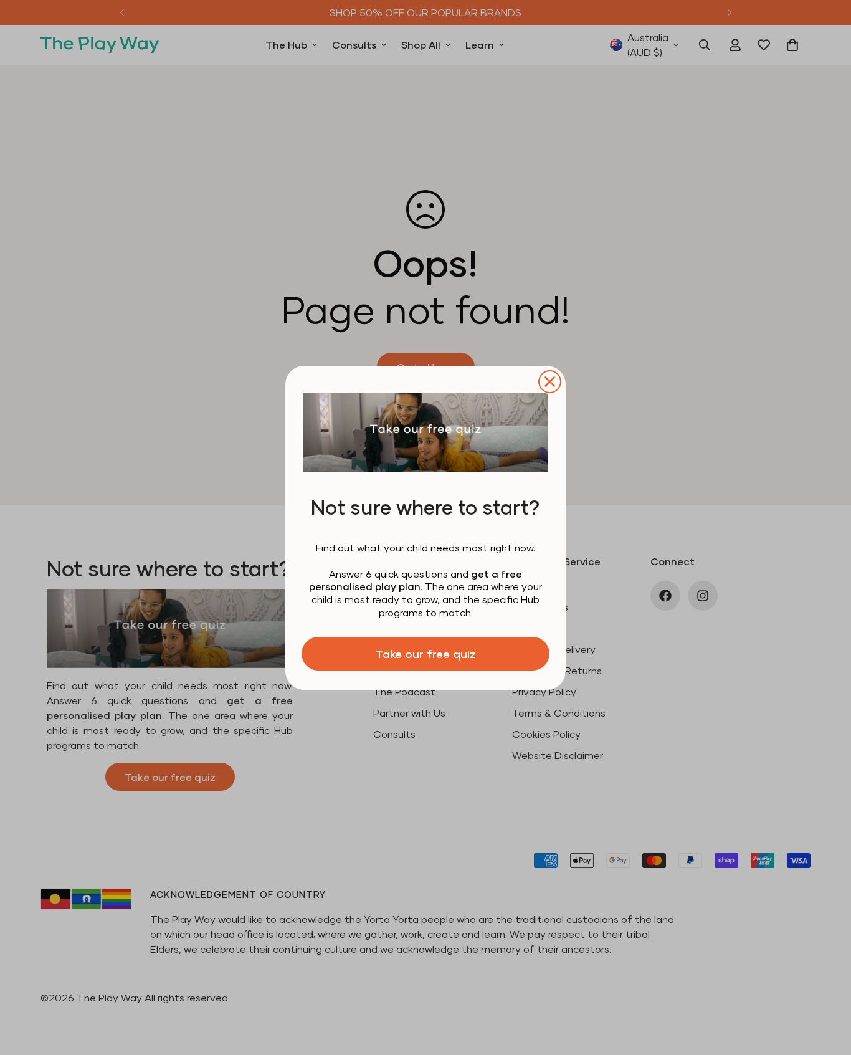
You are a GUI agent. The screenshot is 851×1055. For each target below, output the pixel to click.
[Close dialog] (550, 382)
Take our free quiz (426, 654)
